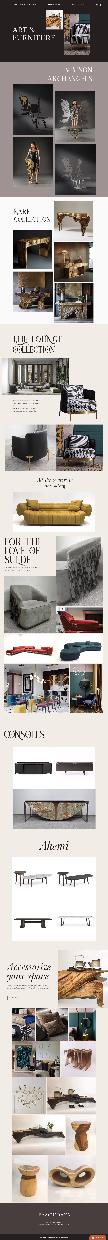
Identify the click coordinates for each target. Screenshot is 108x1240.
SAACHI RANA (54, 4)
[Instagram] (97, 5)
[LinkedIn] (100, 5)
